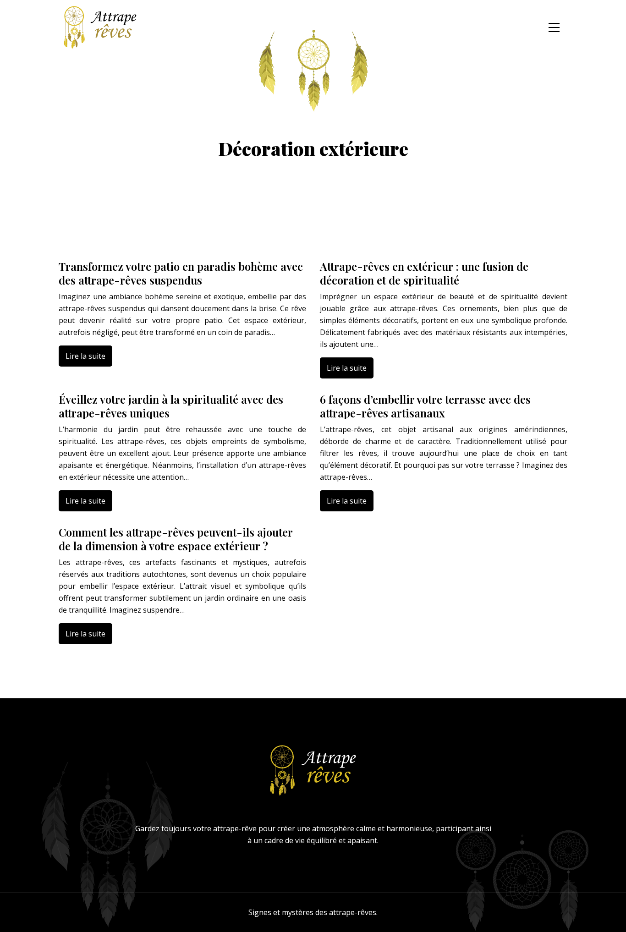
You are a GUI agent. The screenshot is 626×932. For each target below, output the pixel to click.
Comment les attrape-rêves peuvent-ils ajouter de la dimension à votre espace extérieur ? (175, 539)
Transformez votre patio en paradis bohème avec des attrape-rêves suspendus (181, 273)
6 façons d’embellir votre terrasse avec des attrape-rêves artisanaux (425, 406)
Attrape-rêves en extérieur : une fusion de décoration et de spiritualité (424, 273)
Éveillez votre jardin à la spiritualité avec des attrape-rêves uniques (171, 406)
